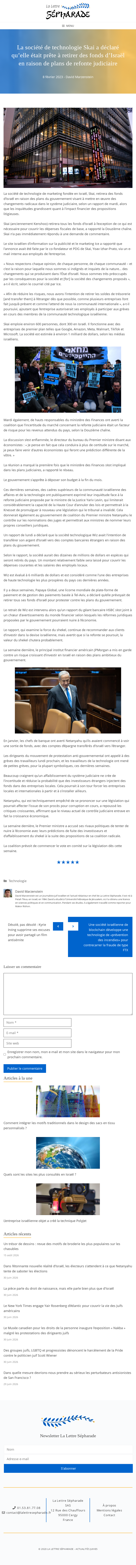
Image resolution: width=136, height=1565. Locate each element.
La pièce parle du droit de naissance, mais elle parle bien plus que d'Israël (59, 1288)
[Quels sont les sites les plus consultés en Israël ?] (68, 1166)
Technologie (18, 881)
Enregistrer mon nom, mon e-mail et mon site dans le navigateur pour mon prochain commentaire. (63, 1054)
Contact (109, 1515)
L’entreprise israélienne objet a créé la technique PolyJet (45, 1221)
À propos (109, 1505)
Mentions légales (109, 1510)
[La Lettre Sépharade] (68, 10)
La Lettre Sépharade (60, 1549)
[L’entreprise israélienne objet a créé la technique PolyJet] (68, 1212)
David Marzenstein (79, 77)
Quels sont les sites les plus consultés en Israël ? (40, 1174)
